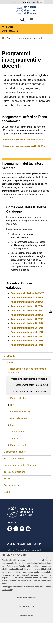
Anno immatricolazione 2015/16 (27, 340)
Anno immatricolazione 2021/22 (27, 315)
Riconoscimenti (18, 445)
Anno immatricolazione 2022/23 (27, 310)
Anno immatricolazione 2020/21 (27, 319)
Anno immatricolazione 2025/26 (27, 297)
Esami (13, 425)
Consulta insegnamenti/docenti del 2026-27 (23, 146)
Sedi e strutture (11, 485)
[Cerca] (22, 20)
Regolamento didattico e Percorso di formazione (27, 370)
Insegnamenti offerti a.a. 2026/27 (31, 391)
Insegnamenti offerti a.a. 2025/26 (31, 385)
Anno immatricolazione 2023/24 (27, 306)
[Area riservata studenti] (41, 2)
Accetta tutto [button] (26, 606)
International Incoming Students (20, 465)
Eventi (7, 492)
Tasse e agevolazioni (14, 472)
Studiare (9, 356)
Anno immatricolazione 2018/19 (27, 327)
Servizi (7, 478)
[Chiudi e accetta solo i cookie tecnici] (46, 558)
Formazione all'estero (14, 458)
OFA (12, 405)
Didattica (3, 39)
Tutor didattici (17, 431)
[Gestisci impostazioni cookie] (50, 311)
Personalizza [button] (26, 615)
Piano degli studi (18, 398)
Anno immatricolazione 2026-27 (27, 293)
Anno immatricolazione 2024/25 (27, 302)
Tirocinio (14, 438)
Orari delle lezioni (18, 418)
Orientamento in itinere (15, 451)
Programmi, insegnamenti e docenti (28, 378)
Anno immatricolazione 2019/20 (27, 323)
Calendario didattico (20, 411)
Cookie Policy (7, 590)
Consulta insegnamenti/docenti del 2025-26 (23, 139)
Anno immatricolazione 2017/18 (27, 332)
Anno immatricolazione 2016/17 (27, 336)
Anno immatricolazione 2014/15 (27, 345)
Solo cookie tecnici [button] (26, 597)
